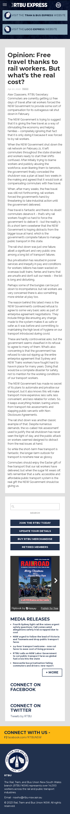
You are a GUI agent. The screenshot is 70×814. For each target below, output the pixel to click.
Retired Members (35, 547)
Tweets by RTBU (21, 716)
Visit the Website (38, 15)
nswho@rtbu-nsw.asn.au (27, 797)
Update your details (35, 531)
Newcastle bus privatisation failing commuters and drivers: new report (33, 664)
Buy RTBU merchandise (35, 539)
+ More (52, 672)
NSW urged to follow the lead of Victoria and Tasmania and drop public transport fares (36, 639)
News (25, 89)
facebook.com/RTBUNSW (24, 737)
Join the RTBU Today (35, 522)
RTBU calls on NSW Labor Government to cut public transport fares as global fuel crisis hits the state (35, 656)
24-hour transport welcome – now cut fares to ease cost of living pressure (34, 647)
